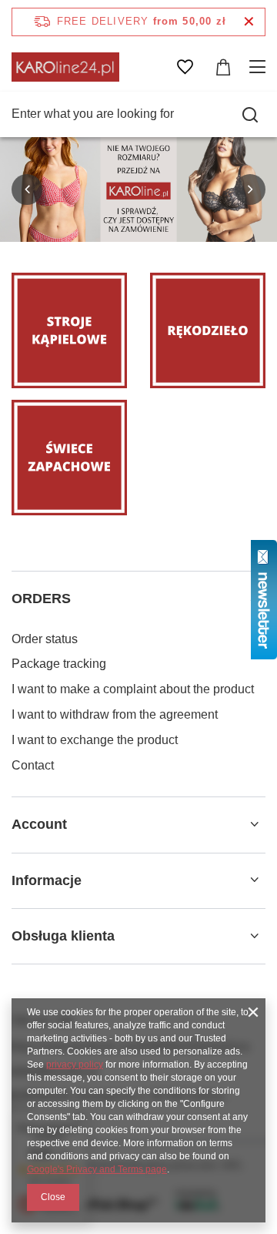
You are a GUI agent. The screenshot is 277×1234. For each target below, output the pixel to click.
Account (39, 824)
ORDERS (41, 598)
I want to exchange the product (95, 739)
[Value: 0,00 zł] (223, 67)
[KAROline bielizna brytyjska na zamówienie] (138, 189)
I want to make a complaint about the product (133, 689)
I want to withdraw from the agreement (115, 714)
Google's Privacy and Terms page (97, 1169)
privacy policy (74, 1064)
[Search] (250, 115)
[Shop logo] (65, 66)
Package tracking (59, 663)
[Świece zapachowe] (69, 457)
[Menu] (259, 67)
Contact (33, 765)
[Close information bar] (249, 22)
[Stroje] (69, 330)
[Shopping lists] (184, 67)
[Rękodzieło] (207, 330)
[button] (27, 189)
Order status (45, 639)
